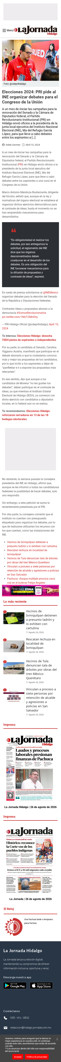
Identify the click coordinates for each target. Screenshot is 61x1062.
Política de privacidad (37, 1057)
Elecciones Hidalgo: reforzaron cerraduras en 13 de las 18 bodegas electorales (26, 415)
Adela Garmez (13, 144)
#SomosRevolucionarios (31, 312)
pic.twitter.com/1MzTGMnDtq (20, 316)
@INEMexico (50, 292)
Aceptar (18, 1057)
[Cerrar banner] (57, 1039)
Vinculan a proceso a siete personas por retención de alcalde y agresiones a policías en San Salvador (33, 570)
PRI (20, 164)
